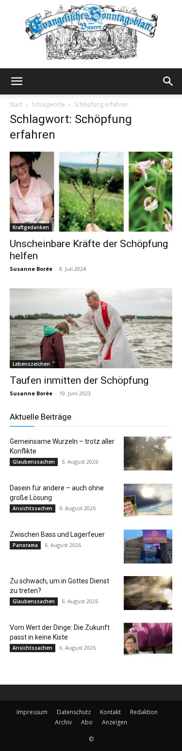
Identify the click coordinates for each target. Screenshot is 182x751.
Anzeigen (114, 722)
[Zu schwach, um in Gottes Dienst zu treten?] (148, 593)
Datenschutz (74, 712)
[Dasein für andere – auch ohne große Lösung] (148, 500)
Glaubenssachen (34, 461)
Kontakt (110, 712)
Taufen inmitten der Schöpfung (79, 380)
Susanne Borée (31, 268)
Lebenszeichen (31, 363)
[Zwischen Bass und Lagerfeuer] (148, 546)
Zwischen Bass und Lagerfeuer (57, 534)
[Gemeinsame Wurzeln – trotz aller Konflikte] (148, 453)
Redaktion (144, 712)
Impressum (32, 712)
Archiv (63, 722)
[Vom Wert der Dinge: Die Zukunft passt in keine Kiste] (148, 640)
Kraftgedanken (31, 227)
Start (16, 104)
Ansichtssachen (32, 508)
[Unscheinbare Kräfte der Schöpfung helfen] (91, 192)
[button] (16, 81)
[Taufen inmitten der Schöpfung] (91, 328)
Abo (87, 722)
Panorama (25, 545)
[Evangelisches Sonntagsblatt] (91, 34)
